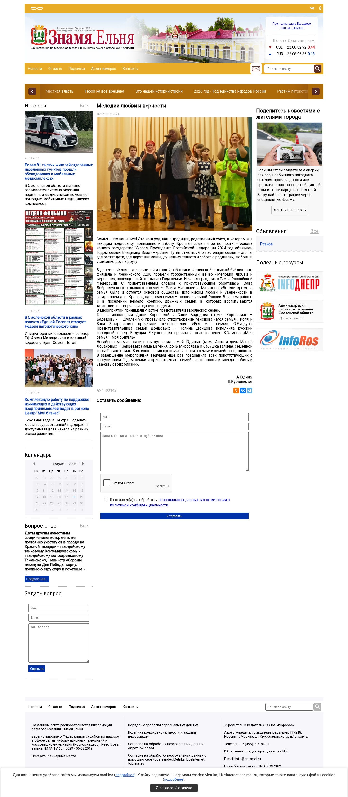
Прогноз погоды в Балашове (291, 23)
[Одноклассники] (236, 390)
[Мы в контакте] (312, 8)
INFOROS (266, 766)
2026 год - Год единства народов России (230, 91)
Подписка (76, 69)
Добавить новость (290, 210)
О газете (55, 69)
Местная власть (59, 91)
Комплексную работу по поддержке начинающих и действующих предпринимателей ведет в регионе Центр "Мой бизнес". (57, 406)
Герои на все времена (104, 91)
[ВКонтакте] (243, 390)
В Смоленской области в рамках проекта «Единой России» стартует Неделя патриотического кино (55, 322)
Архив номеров (103, 69)
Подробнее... (37, 579)
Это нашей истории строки (159, 91)
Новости (35, 69)
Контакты (130, 69)
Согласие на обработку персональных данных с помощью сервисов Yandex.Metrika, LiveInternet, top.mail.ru (167, 759)
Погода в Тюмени (291, 28)
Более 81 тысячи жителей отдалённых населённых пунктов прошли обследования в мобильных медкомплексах (59, 172)
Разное (266, 244)
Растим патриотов (293, 91)
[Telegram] (249, 390)
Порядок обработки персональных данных (163, 725)
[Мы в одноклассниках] (320, 8)
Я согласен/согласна (174, 788)
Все (84, 105)
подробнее (124, 775)
